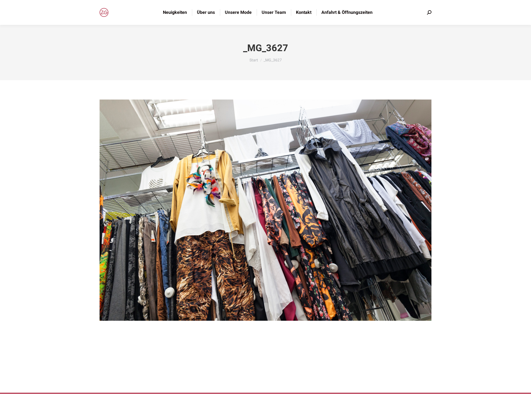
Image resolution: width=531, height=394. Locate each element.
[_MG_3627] (265, 210)
